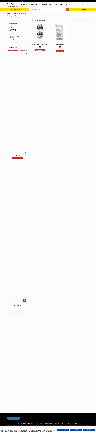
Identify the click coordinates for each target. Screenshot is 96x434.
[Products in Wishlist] (77, 9)
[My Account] (75, 9)
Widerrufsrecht (59, 423)
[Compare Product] (79, 9)
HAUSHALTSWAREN (34, 5)
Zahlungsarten (69, 423)
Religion (62, 5)
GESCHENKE (24, 5)
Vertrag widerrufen (13, 418)
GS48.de (10, 4)
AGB (19, 423)
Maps (76, 423)
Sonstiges (69, 5)
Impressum (39, 423)
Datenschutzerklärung (28, 423)
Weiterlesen (60, 51)
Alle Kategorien (17, 9)
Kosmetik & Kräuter (78, 5)
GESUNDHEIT (44, 5)
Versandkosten (48, 423)
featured (24, 50)
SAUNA (51, 5)
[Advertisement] (17, 183)
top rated (18, 50)
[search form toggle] (87, 5)
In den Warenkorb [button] (40, 50)
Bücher (56, 5)
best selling (11, 50)
